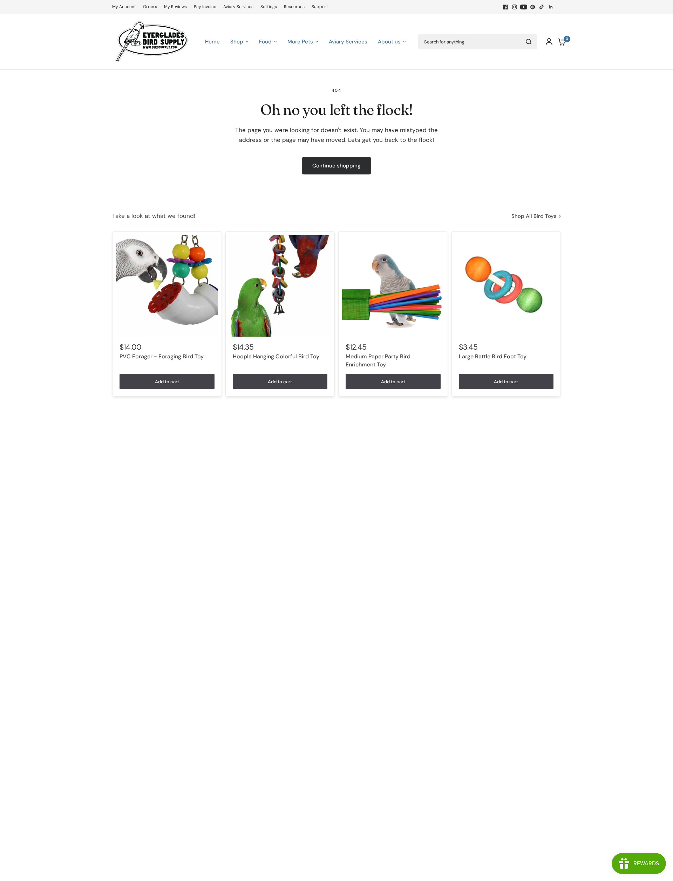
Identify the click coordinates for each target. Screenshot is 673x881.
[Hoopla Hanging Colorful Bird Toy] (280, 286)
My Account (124, 6)
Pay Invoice (205, 6)
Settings (268, 6)
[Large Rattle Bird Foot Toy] (506, 286)
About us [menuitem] (389, 41)
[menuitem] (126, 7)
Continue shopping (336, 165)
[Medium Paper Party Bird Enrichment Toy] (393, 286)
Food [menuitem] (265, 41)
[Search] (528, 41)
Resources (294, 6)
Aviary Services (238, 6)
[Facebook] (505, 7)
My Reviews (175, 6)
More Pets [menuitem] (300, 41)
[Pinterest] (532, 7)
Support (320, 6)
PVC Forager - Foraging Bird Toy (162, 356)
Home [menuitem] (212, 41)
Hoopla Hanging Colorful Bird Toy (276, 356)
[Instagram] (514, 7)
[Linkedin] (551, 7)
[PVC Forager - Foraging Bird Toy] (167, 286)
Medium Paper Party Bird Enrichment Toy (378, 360)
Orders (150, 6)
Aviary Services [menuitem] (348, 41)
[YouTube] (523, 7)
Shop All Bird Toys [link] (534, 216)
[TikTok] (541, 7)
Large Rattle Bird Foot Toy (492, 356)
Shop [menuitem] (236, 41)
